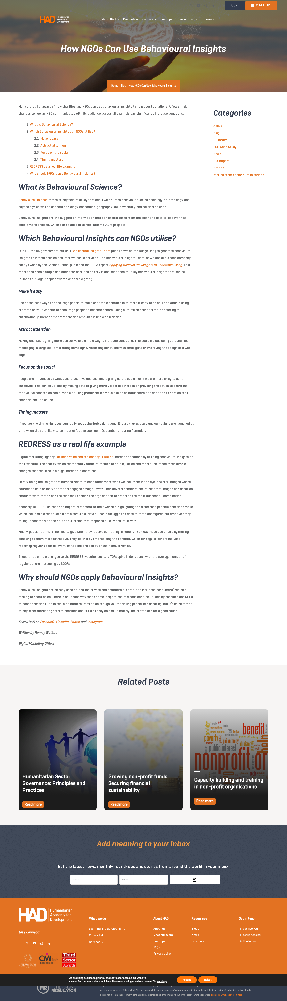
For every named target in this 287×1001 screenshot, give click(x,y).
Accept (187, 980)
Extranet (215, 995)
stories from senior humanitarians (238, 175)
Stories (218, 168)
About (217, 126)
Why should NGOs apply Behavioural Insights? (62, 173)
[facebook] (184, 5)
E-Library (220, 140)
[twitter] (191, 5)
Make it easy (49, 138)
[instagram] (205, 5)
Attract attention (53, 145)
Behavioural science (33, 200)
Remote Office (235, 995)
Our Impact (221, 161)
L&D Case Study (224, 147)
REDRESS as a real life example (52, 166)
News (217, 154)
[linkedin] (212, 5)
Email (223, 995)
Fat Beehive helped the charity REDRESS (84, 457)
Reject (208, 980)
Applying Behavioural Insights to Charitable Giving (145, 265)
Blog (123, 85)
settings (162, 981)
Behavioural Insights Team (91, 251)
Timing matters (51, 159)
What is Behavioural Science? (51, 124)
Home (114, 85)
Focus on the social (54, 152)
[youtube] (198, 5)
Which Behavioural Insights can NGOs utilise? (62, 131)
